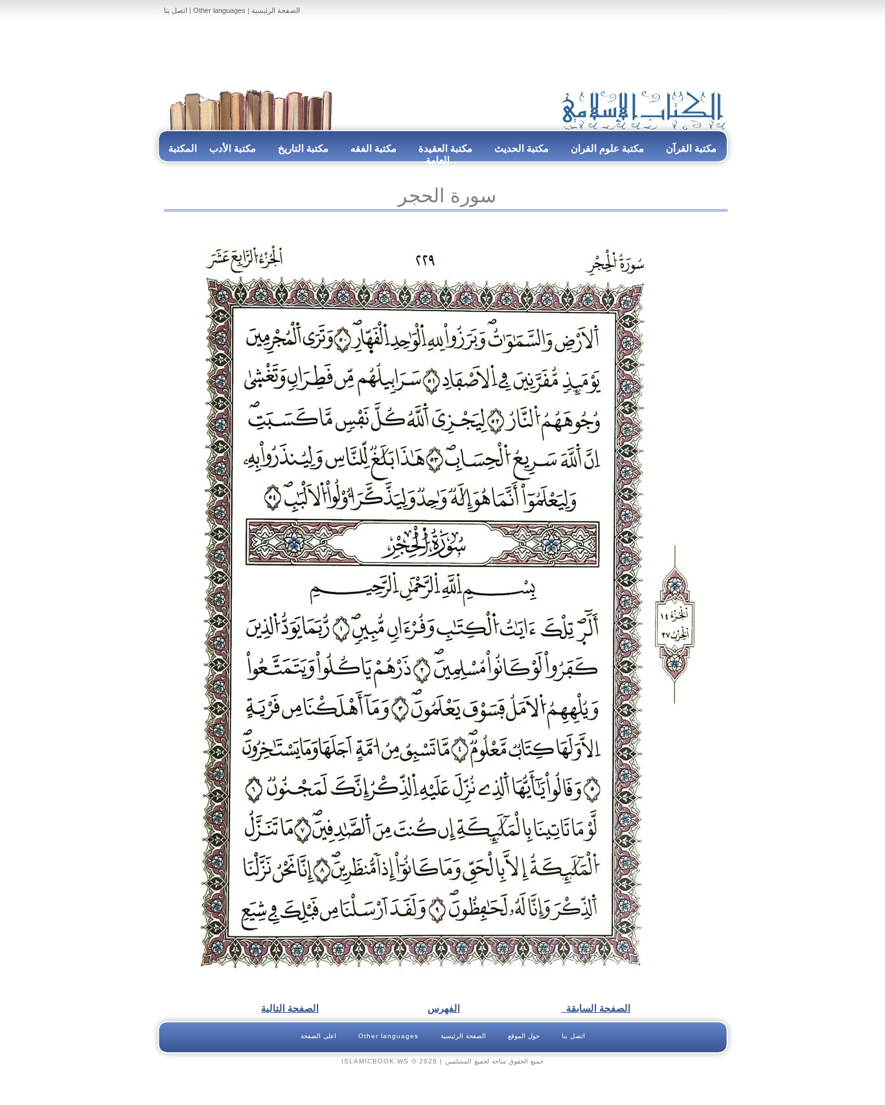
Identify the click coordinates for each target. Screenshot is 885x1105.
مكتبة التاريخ (303, 148)
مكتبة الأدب (232, 148)
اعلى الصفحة (318, 1036)
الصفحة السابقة (595, 1008)
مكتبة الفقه (372, 148)
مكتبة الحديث (521, 148)
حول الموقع (524, 1036)
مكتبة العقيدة (444, 148)
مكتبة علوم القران (607, 148)
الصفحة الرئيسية (275, 10)
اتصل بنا (175, 10)
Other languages (219, 10)
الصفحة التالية (290, 1008)
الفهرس (444, 1008)
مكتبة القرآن (691, 148)
